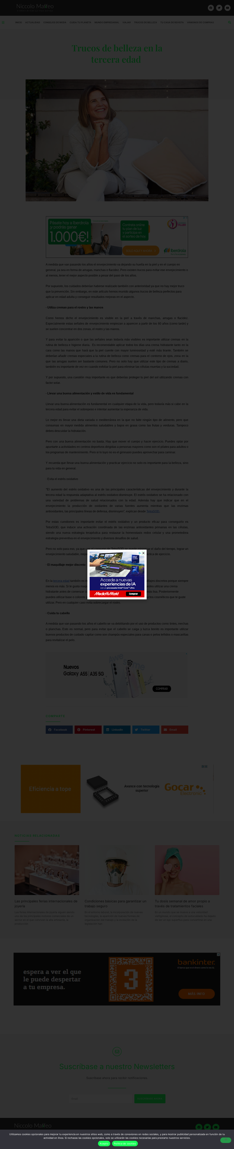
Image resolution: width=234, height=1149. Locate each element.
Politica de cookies (125, 1143)
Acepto (104, 1143)
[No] (225, 1140)
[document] (117, 574)
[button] (143, 553)
